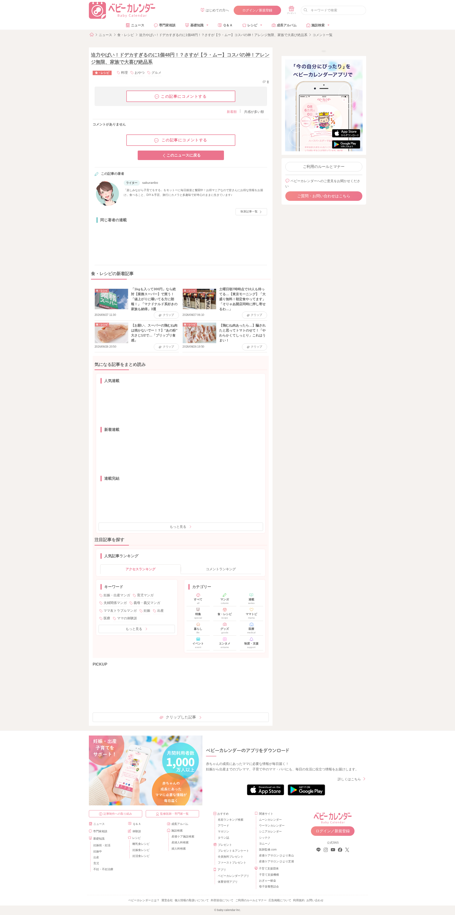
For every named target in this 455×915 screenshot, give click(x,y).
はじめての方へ (217, 10)
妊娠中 (97, 851)
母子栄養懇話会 (269, 886)
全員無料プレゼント (230, 856)
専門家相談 (167, 25)
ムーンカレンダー (270, 819)
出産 (160, 610)
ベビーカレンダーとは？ (143, 900)
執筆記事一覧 (249, 211)
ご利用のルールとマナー (324, 167)
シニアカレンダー (270, 831)
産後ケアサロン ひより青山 (275, 855)
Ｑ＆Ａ (228, 25)
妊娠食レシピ (141, 850)
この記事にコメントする (184, 96)
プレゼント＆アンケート (233, 850)
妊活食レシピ (141, 856)
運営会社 (167, 900)
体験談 (136, 831)
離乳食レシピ (141, 844)
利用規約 (299, 900)
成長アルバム (287, 25)
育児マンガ (145, 595)
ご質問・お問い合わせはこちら (323, 196)
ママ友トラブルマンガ (120, 610)
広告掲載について (279, 900)
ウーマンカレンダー (272, 825)
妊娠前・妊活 (101, 845)
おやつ (140, 72)
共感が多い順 (254, 112)
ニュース (137, 25)
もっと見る (178, 527)
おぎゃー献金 (267, 880)
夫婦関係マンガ (115, 603)
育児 (96, 863)
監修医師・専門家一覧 (174, 813)
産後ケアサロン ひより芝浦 (275, 861)
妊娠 (147, 610)
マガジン (223, 831)
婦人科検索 (179, 848)
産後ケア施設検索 (183, 836)
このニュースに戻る (184, 155)
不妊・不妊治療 (103, 869)
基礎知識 (197, 25)
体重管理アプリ (228, 881)
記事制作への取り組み (118, 813)
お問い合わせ (314, 900)
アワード (223, 825)
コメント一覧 (322, 35)
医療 (107, 618)
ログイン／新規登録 (257, 10)
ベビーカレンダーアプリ (233, 876)
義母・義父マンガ (147, 603)
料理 (124, 72)
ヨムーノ (264, 843)
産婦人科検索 (180, 842)
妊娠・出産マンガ (117, 595)
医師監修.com (268, 849)
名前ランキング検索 (230, 819)
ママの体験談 (127, 618)
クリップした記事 (181, 717)
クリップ (168, 315)
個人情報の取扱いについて (192, 900)
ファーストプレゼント (232, 862)
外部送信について (222, 900)
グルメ (156, 72)
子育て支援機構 (269, 874)
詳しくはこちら (349, 779)
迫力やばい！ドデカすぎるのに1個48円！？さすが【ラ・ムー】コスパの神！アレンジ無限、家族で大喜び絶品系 (223, 35)
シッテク (264, 837)
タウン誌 (223, 837)
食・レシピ (125, 35)
